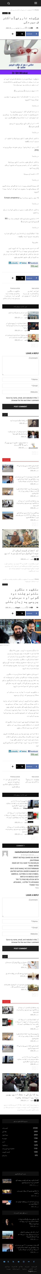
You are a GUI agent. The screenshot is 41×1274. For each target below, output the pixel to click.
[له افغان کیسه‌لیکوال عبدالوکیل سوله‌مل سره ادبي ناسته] (20, 538)
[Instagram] (24, 1262)
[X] (8, 1262)
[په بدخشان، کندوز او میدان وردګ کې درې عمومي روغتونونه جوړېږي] (7, 503)
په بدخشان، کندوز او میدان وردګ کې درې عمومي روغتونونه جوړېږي (27, 503)
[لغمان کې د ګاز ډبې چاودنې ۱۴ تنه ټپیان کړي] (7, 468)
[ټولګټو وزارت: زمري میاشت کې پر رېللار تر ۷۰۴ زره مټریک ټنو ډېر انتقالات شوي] (7, 515)
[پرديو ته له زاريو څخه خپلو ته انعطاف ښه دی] (6, 1202)
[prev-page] (36, 345)
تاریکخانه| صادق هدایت (19, 420)
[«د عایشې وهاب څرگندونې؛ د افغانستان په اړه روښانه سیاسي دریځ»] (7, 1222)
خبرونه (6, 460)
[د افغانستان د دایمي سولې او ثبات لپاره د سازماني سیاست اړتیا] (33, 326)
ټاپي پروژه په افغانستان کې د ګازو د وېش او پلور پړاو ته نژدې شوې (27, 491)
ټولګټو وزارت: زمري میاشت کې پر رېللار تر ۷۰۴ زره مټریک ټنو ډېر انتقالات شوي (27, 515)
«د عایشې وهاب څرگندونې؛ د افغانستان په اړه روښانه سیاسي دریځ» (28, 1221)
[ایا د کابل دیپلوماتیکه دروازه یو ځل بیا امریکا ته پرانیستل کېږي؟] (7, 1235)
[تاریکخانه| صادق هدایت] (33, 423)
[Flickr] (29, 1262)
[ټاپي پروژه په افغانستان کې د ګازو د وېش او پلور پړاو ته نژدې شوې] (7, 491)
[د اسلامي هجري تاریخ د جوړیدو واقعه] (6, 1192)
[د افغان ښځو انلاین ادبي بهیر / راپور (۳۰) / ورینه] (33, 445)
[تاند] (26, 28)
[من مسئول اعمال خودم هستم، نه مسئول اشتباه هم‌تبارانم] (33, 338)
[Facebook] (34, 1262)
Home (37, 10)
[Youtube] (4, 1262)
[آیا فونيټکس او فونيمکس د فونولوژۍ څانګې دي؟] (33, 434)
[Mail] (18, 1262)
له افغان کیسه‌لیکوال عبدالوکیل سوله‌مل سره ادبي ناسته (21, 553)
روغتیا (5, 13)
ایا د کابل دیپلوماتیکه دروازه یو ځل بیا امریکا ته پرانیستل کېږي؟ (28, 1234)
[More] (12, 34)
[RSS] (13, 1262)
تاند (17, 28)
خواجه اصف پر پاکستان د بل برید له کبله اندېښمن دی (30, 293)
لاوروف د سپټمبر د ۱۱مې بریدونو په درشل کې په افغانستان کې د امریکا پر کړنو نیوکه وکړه (27, 479)
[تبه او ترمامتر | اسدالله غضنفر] (33, 315)
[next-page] (32, 345)
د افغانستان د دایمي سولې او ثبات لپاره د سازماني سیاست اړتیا (17, 325)
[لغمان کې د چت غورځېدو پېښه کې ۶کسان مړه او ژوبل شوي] (6, 1181)
